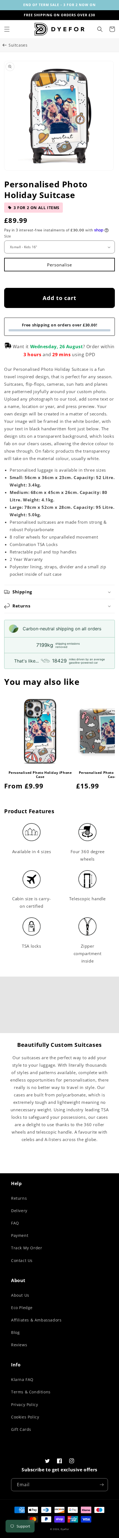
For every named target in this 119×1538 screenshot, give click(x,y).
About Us (20, 1295)
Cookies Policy (25, 1417)
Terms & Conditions (31, 1391)
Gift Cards (21, 1429)
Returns (19, 1198)
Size (7, 236)
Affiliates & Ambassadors (36, 1320)
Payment (19, 1235)
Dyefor (65, 1529)
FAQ (15, 1223)
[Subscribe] (101, 1484)
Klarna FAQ (22, 1379)
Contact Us (22, 1260)
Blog (15, 1332)
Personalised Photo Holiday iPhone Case (40, 775)
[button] (7, 29)
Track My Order (26, 1247)
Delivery (19, 1210)
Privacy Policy (24, 1404)
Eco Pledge (22, 1307)
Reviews (19, 1344)
